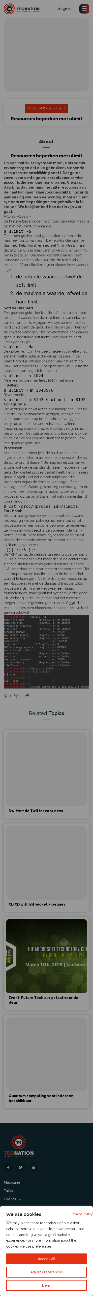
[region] (46, 1251)
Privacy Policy (81, 1214)
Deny (46, 1285)
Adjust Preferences (47, 1272)
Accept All (46, 1259)
